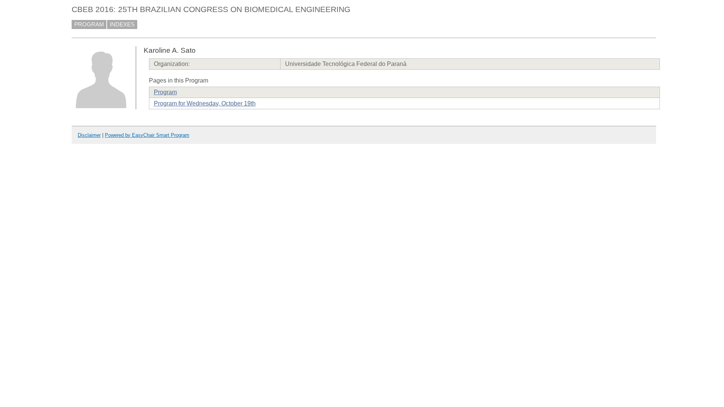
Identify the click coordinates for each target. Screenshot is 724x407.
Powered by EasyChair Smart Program (147, 135)
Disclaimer (89, 135)
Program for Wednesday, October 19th (205, 103)
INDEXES (122, 24)
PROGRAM (89, 24)
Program (165, 92)
